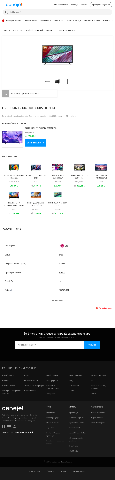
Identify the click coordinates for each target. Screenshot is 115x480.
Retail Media (73, 451)
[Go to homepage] (14, 5)
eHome (73, 116)
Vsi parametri (57, 300)
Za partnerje (73, 446)
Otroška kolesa (52, 375)
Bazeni (71, 390)
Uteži (93, 380)
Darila (63, 471)
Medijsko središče (52, 423)
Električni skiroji (8, 375)
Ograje (26, 375)
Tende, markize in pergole (34, 385)
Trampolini (50, 393)
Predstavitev (50, 412)
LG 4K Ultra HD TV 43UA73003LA (57, 176)
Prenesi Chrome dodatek (78, 433)
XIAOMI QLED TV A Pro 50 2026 (57, 204)
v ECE (36, 182)
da (60, 281)
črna (61, 254)
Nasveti (84, 4)
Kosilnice (5, 380)
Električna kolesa (8, 385)
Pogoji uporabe (97, 417)
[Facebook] (3, 426)
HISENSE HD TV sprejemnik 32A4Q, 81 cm (14, 204)
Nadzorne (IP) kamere (99, 375)
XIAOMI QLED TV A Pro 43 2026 (36, 176)
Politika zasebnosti (98, 412)
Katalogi (74, 4)
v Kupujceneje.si (79, 182)
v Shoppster (57, 209)
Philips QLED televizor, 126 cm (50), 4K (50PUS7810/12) (35, 204)
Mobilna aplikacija (60, 4)
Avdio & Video (17, 30)
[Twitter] (9, 426)
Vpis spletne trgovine (101, 4)
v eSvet (101, 182)
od (36, 185)
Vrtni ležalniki (74, 385)
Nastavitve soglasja (98, 423)
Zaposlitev (50, 428)
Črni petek (50, 471)
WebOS (62, 272)
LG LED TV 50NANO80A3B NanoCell (14, 176)
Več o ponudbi (34, 142)
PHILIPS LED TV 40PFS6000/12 (101, 176)
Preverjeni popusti (79, 471)
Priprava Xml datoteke (77, 423)
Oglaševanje (73, 412)
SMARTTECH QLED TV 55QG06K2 (79, 176)
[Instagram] (14, 426)
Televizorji (29, 30)
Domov (7, 30)
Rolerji (71, 380)
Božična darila (34, 471)
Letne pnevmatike (75, 375)
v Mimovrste (57, 182)
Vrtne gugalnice (52, 380)
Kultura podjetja (52, 417)
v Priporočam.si (14, 182)
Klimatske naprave (31, 380)
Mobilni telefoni (30, 390)
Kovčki (93, 393)
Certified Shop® (74, 428)
